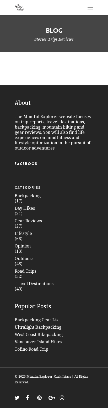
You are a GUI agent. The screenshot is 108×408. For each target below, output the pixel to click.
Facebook (26, 163)
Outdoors (24, 258)
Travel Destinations (34, 283)
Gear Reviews (28, 220)
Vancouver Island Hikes (38, 341)
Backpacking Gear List (37, 319)
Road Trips (25, 271)
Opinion (23, 246)
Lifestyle (23, 233)
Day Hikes (25, 208)
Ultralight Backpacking (38, 327)
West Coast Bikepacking (39, 334)
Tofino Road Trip (31, 349)
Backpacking (28, 195)
